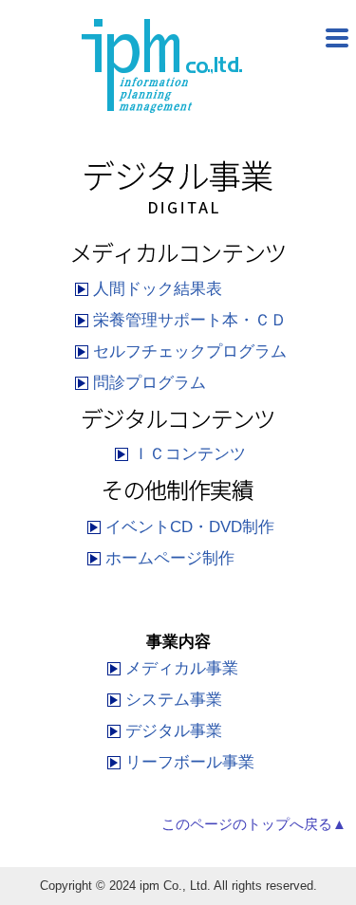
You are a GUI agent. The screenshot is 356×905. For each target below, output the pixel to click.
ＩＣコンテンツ (189, 454)
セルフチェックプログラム (190, 351)
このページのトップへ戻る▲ (254, 824)
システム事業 (173, 700)
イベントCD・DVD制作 (189, 527)
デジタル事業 (173, 731)
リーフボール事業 (189, 762)
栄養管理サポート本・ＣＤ (190, 320)
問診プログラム (149, 383)
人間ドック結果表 (157, 289)
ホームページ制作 (169, 558)
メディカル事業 (181, 668)
